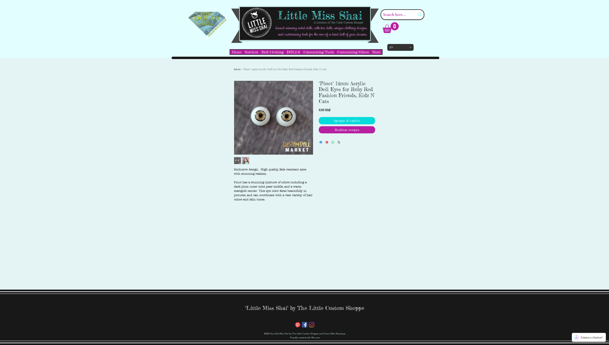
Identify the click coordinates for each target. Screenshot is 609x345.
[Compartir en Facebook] (321, 142)
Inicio (237, 69)
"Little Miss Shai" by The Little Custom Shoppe (304, 308)
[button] (391, 27)
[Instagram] (311, 324)
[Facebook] (304, 324)
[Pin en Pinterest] (327, 142)
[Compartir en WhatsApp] (333, 142)
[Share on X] (339, 142)
